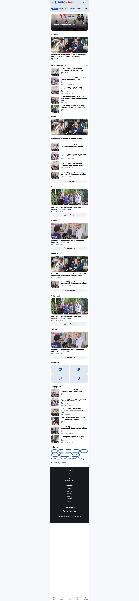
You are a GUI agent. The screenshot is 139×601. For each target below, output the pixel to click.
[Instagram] (71, 511)
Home (54, 599)
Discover (62, 599)
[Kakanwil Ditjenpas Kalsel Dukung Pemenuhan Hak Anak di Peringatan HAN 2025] (55, 109)
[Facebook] (63, 511)
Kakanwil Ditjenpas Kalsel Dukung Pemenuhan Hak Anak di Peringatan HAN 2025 (73, 106)
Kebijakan (69, 498)
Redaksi (69, 491)
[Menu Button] (52, 2)
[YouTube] (75, 511)
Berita (52, 61)
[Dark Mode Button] (83, 2)
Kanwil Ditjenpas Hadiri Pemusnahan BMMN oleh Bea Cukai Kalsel (69, 24)
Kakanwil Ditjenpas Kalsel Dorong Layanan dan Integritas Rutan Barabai (74, 97)
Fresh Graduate (69, 480)
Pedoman (69, 493)
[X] (67, 511)
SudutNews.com (66, 516)
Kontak (69, 488)
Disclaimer (69, 496)
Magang (69, 478)
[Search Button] (86, 2)
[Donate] (60, 369)
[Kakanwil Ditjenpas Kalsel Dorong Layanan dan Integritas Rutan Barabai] (55, 100)
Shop (77, 599)
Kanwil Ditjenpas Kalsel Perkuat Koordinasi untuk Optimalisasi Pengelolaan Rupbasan (71, 88)
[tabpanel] (69, 22)
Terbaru (55, 8)
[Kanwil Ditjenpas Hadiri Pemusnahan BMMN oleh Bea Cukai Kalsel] (55, 81)
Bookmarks (85, 599)
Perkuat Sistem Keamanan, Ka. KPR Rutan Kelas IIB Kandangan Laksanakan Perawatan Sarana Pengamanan (68, 55)
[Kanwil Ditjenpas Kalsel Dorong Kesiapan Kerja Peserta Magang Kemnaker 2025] (55, 72)
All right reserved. (76, 516)
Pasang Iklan (69, 501)
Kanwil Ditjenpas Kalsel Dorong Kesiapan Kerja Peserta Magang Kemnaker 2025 (72, 69)
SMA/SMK (69, 473)
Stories (69, 599)
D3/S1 (69, 475)
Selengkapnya (70, 181)
